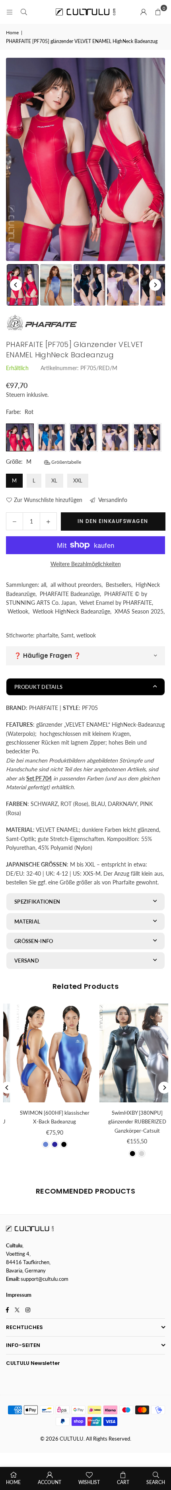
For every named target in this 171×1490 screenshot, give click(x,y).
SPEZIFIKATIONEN (37, 901)
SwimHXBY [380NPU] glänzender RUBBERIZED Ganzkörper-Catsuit (46, 1122)
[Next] (155, 285)
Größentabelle (65, 462)
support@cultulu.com (44, 1279)
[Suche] (24, 11)
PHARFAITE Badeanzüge (70, 593)
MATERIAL (27, 921)
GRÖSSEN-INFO (33, 941)
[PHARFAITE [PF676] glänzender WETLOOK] (128, 1053)
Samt (67, 635)
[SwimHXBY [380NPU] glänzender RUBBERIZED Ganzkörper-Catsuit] (46, 1053)
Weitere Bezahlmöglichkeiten (86, 564)
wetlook (86, 635)
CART (123, 1482)
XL (54, 480)
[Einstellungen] (143, 12)
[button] (158, 12)
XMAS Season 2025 (139, 611)
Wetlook (18, 611)
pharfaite (47, 635)
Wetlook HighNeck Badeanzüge (71, 611)
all (43, 584)
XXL (77, 480)
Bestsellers (118, 584)
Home (12, 32)
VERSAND (26, 960)
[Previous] (16, 285)
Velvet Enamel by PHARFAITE (116, 602)
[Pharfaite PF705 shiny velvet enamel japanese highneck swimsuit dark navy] (89, 285)
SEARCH (155, 1482)
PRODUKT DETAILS (38, 687)
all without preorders (76, 584)
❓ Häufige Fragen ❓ (47, 655)
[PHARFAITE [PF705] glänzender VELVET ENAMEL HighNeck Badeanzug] (56, 285)
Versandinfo (112, 499)
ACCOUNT (49, 1482)
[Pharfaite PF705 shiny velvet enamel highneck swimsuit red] (22, 285)
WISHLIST (89, 1482)
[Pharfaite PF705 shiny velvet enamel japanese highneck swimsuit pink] (123, 285)
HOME (13, 1482)
